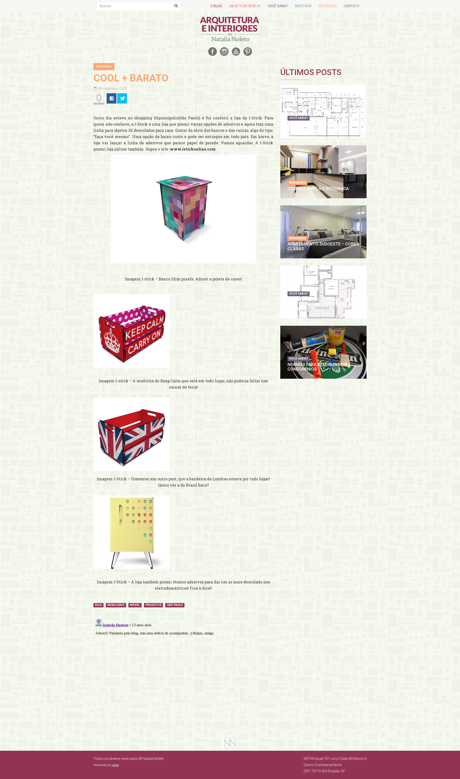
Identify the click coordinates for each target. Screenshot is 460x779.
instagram (224, 51)
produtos (153, 605)
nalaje (115, 765)
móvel (135, 605)
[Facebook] (111, 98)
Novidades (328, 6)
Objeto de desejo (244, 6)
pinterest (247, 51)
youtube (236, 51)
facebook (212, 51)
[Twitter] (122, 98)
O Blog (216, 6)
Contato (351, 6)
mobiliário (116, 605)
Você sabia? (278, 6)
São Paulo (175, 605)
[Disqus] (183, 677)
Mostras (303, 6)
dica (98, 605)
